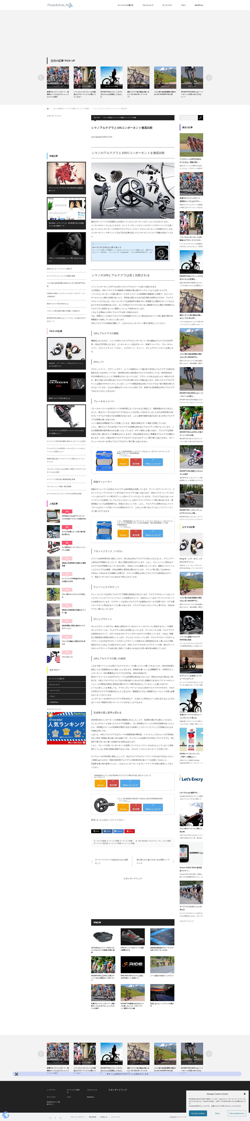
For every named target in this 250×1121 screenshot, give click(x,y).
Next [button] (209, 77)
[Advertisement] (125, 38)
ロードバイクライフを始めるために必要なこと (111, 861)
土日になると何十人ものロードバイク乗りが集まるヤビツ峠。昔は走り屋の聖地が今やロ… (191, 837)
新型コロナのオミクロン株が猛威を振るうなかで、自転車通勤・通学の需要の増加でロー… (191, 363)
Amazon (123, 464)
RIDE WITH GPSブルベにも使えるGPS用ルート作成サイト (132, 977)
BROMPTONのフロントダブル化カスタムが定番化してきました (85, 94)
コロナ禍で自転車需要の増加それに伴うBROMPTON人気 (138, 93)
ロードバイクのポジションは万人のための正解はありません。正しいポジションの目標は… (191, 915)
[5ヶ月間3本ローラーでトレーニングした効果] (53, 547)
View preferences (236, 1113)
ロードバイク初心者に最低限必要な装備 (61, 479)
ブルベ (183, 5)
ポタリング (138, 86)
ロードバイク (167, 5)
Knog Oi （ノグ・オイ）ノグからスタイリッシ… (191, 560)
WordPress (199, 5)
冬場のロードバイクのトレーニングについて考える (191, 716)
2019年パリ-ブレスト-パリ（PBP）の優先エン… (190, 755)
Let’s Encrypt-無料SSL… (189, 793)
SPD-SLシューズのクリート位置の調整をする (132, 949)
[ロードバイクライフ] (60, 5)
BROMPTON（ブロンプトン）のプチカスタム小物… (191, 511)
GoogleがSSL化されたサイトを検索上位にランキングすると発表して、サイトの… (191, 798)
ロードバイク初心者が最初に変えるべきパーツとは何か (66, 441)
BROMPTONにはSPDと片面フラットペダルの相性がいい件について (192, 94)
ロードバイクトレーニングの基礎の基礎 (61, 276)
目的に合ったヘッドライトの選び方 (162, 1005)
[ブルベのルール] (53, 656)
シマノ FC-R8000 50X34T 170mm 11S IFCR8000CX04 (139, 799)
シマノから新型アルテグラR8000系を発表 (190, 638)
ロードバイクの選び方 (125, 5)
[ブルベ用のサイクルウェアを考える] (53, 594)
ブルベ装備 (166, 841)
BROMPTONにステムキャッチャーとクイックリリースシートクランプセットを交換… (191, 519)
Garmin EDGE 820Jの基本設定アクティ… (191, 869)
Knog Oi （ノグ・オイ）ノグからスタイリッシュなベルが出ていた (66, 364)
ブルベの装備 (107, 117)
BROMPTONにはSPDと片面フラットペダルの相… (191, 433)
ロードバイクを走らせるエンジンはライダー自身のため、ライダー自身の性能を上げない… (191, 684)
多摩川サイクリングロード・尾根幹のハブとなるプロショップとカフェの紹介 (103, 1006)
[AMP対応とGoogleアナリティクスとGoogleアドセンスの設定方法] (53, 516)
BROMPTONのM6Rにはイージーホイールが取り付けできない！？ (165, 94)
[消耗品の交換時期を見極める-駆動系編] (53, 563)
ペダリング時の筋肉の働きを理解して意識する (63, 311)
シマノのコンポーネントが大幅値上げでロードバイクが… (191, 238)
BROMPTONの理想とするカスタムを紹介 (191, 472)
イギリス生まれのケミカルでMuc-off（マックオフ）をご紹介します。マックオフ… (191, 324)
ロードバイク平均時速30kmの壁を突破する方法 (73, 580)
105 (139, 841)
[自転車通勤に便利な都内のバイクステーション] (53, 625)
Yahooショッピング (153, 464)
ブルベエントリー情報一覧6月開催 (59, 486)
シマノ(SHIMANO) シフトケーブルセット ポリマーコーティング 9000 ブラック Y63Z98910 (143, 452)
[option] (60, 82)
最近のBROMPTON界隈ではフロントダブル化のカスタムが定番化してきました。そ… (191, 285)
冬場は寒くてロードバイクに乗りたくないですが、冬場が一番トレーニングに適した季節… (191, 724)
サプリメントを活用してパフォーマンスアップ (191, 677)
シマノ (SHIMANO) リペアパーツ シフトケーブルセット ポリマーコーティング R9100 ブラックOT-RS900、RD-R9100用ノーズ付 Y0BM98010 (145, 523)
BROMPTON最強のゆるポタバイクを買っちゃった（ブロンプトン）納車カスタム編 (132, 1006)
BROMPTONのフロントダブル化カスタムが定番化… (191, 277)
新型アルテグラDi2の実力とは (57, 304)
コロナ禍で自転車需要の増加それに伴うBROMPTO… (191, 355)
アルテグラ (152, 841)
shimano (145, 841)
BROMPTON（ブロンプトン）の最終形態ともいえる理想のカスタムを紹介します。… (191, 480)
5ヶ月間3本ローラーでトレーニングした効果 (74, 548)
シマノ (159, 841)
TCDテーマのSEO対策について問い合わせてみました (66, 259)
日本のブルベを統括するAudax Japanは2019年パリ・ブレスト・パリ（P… (191, 763)
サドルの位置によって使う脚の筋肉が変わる (73, 533)
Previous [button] (41, 77)
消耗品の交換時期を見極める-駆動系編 (74, 564)
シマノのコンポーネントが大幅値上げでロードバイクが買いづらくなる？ (58, 94)
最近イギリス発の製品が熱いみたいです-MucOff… (191, 316)
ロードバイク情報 (58, 86)
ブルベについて (147, 5)
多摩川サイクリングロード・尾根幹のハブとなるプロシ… (191, 199)
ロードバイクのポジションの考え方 (191, 908)
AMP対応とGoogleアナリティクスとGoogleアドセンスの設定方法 (74, 517)
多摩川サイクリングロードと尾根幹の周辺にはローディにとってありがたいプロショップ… (191, 207)
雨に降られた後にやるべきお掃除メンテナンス (153, 861)
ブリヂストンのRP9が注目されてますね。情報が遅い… (191, 160)
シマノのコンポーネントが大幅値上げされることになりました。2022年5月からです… (191, 246)
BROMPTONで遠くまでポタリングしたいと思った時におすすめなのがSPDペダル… (191, 441)
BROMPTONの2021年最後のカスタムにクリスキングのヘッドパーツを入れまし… (191, 402)
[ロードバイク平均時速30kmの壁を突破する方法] (53, 578)
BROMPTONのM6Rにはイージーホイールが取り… (191, 394)
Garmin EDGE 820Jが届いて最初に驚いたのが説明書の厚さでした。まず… (191, 876)
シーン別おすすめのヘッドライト (162, 976)
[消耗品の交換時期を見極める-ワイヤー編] (53, 609)
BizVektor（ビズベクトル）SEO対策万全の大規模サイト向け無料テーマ (66, 224)
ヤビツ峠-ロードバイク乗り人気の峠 (191, 830)
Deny (217, 1113)
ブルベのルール (67, 657)
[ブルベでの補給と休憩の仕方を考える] (53, 641)
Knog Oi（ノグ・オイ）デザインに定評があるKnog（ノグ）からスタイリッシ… (191, 568)
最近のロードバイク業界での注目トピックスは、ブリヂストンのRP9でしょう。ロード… (191, 168)
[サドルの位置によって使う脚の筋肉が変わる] (53, 531)
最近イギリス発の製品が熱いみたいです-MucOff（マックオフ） (111, 94)
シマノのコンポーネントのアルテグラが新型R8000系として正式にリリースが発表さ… (191, 646)
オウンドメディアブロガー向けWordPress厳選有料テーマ (66, 189)
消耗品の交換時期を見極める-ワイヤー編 (74, 611)
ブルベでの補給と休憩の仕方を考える (73, 642)
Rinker (125, 454)
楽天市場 (136, 464)
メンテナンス (111, 86)
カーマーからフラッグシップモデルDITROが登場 (64, 494)
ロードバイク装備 (130, 117)
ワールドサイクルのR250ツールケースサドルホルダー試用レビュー (66, 432)
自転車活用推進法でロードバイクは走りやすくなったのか (162, 949)
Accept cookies (198, 1113)
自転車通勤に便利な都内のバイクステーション (73, 627)
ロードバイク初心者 (101, 843)
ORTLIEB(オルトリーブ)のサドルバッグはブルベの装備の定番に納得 (103, 950)
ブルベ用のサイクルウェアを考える (73, 595)
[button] (244, 1094)
